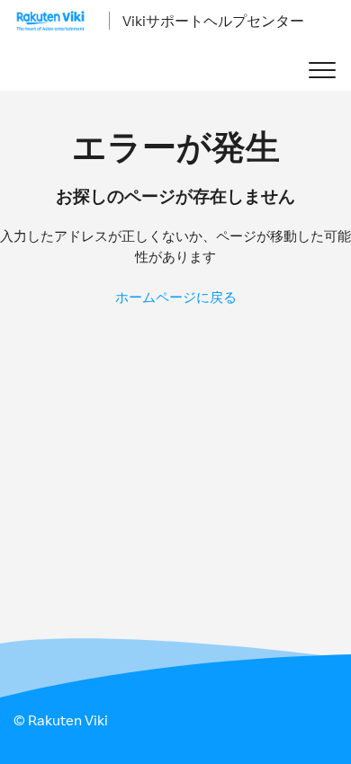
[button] (322, 70)
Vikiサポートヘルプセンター (213, 21)
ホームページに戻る (176, 297)
